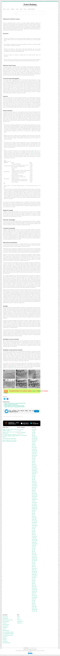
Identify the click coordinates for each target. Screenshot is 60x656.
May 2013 (33, 563)
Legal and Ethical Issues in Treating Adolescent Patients (14, 406)
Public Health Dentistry (6, 642)
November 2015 (34, 540)
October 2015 (34, 542)
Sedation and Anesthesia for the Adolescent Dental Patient (14, 403)
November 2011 (34, 591)
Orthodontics (5, 636)
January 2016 (34, 537)
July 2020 (33, 475)
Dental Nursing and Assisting (7, 619)
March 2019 (34, 491)
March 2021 (34, 464)
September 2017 (34, 508)
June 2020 (33, 476)
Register (39, 391)
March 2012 (34, 585)
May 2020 (33, 478)
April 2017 (33, 514)
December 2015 (34, 539)
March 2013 (34, 566)
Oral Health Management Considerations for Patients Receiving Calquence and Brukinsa (10, 435)
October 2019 (34, 487)
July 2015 (33, 546)
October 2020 (34, 470)
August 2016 (34, 527)
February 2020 (34, 482)
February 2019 (34, 493)
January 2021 (34, 467)
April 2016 (33, 533)
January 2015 (34, 556)
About (17, 9)
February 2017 (34, 517)
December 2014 (34, 557)
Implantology (5, 627)
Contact (21, 9)
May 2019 (33, 490)
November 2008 (34, 611)
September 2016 (34, 525)
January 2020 (34, 484)
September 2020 (34, 472)
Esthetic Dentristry (6, 624)
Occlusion (4, 629)
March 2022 (34, 446)
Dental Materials (5, 618)
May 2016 (33, 531)
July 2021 (33, 458)
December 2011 (34, 589)
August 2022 (34, 441)
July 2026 (33, 430)
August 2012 (34, 577)
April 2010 (33, 603)
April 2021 (33, 462)
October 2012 (34, 574)
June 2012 (33, 580)
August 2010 (34, 598)
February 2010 (34, 606)
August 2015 (34, 545)
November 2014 (34, 559)
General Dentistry (15, 416)
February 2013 (34, 568)
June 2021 (33, 459)
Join (36, 411)
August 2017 (34, 510)
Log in (8, 9)
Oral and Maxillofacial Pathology (8, 632)
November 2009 (34, 609)
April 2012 (33, 583)
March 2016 (34, 534)
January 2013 (34, 569)
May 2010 (33, 601)
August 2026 (34, 429)
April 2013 (33, 565)
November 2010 (34, 597)
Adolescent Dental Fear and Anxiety (10, 404)
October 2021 (34, 453)
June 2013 (33, 562)
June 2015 (33, 548)
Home (4, 9)
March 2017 (34, 516)
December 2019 (34, 485)
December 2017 (34, 505)
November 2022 (34, 438)
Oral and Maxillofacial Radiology (8, 633)
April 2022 (33, 444)
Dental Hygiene (5, 616)
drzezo (11, 416)
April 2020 (33, 479)
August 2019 (34, 488)
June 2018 (33, 501)
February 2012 (34, 586)
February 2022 (34, 447)
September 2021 (34, 455)
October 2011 (34, 592)
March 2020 (34, 481)
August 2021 (34, 456)
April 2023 (33, 435)
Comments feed (20, 621)
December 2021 (34, 450)
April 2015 (33, 551)
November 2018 (34, 496)
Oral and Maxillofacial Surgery (8, 635)
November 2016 (34, 522)
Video (25, 9)
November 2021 (34, 452)
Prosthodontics (5, 641)
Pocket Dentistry (30, 4)
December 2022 (34, 436)
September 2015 (34, 543)
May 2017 (33, 513)
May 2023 (33, 433)
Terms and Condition (31, 9)
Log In (33, 391)
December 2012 (34, 571)
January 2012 (34, 588)
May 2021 (33, 461)
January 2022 (34, 449)
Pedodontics (5, 638)
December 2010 (34, 595)
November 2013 (34, 560)
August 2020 (34, 473)
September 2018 (34, 499)
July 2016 (33, 528)
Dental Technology (6, 621)
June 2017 (33, 511)
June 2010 (33, 600)
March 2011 (34, 594)
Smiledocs (19, 435)
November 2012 (34, 572)
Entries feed (19, 619)
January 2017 (34, 519)
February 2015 (34, 554)
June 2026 (33, 432)
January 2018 (34, 504)
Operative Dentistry (6, 630)
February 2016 (34, 536)
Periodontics (5, 639)
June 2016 (33, 530)
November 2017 (34, 507)
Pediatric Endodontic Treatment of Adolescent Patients (14, 405)
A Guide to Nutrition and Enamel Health (9, 438)
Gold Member (23, 432)
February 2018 (34, 502)
